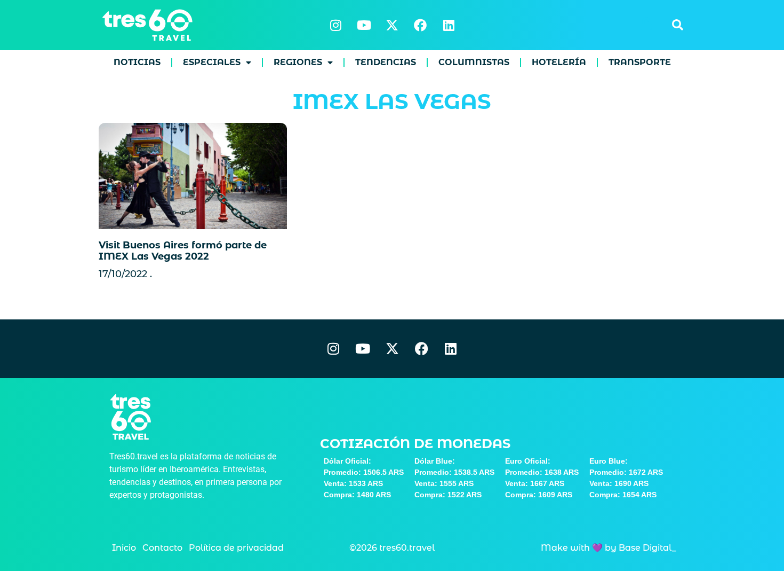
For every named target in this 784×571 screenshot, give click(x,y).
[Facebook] (420, 25)
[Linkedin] (448, 25)
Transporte (640, 62)
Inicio (124, 548)
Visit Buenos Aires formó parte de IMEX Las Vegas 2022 (183, 251)
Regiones (298, 62)
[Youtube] (364, 25)
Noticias (137, 62)
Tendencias (385, 62)
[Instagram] (335, 25)
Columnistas (473, 62)
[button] (677, 25)
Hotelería (559, 62)
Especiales (212, 62)
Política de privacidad (236, 548)
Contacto (162, 548)
